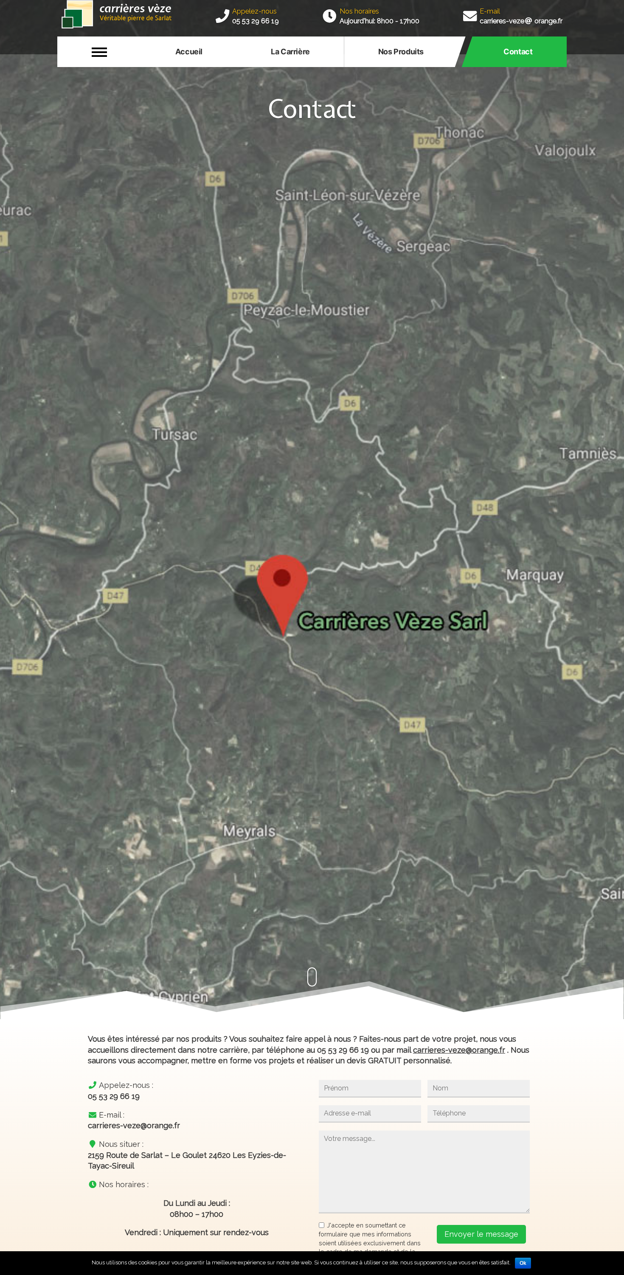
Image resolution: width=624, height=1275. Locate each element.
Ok (523, 1263)
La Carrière (290, 51)
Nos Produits (401, 51)
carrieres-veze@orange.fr (459, 1049)
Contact (517, 51)
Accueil (188, 51)
